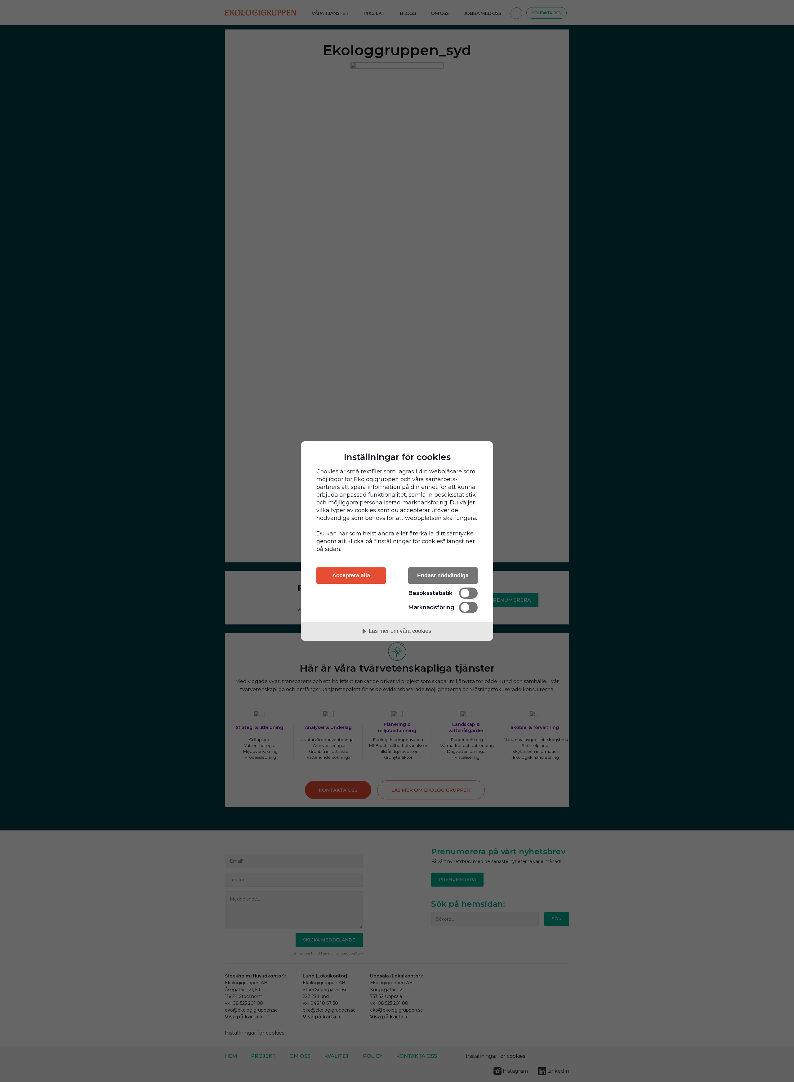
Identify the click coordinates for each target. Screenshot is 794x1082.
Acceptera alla (351, 575)
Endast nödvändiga (443, 575)
